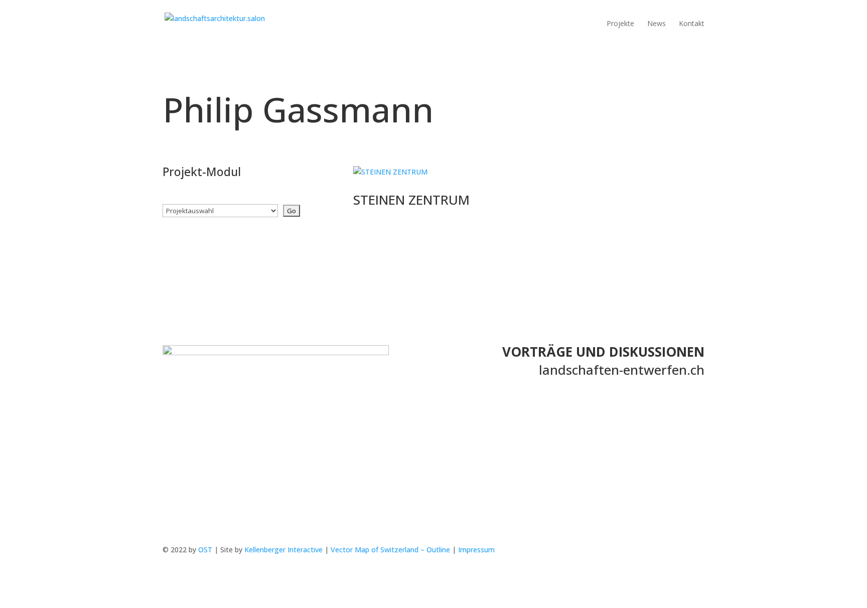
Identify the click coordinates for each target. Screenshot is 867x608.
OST (205, 549)
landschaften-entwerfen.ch (621, 370)
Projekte (620, 24)
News (656, 24)
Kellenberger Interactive (283, 549)
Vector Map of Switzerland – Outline (390, 549)
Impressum (476, 549)
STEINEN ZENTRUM (411, 200)
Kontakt (691, 24)
